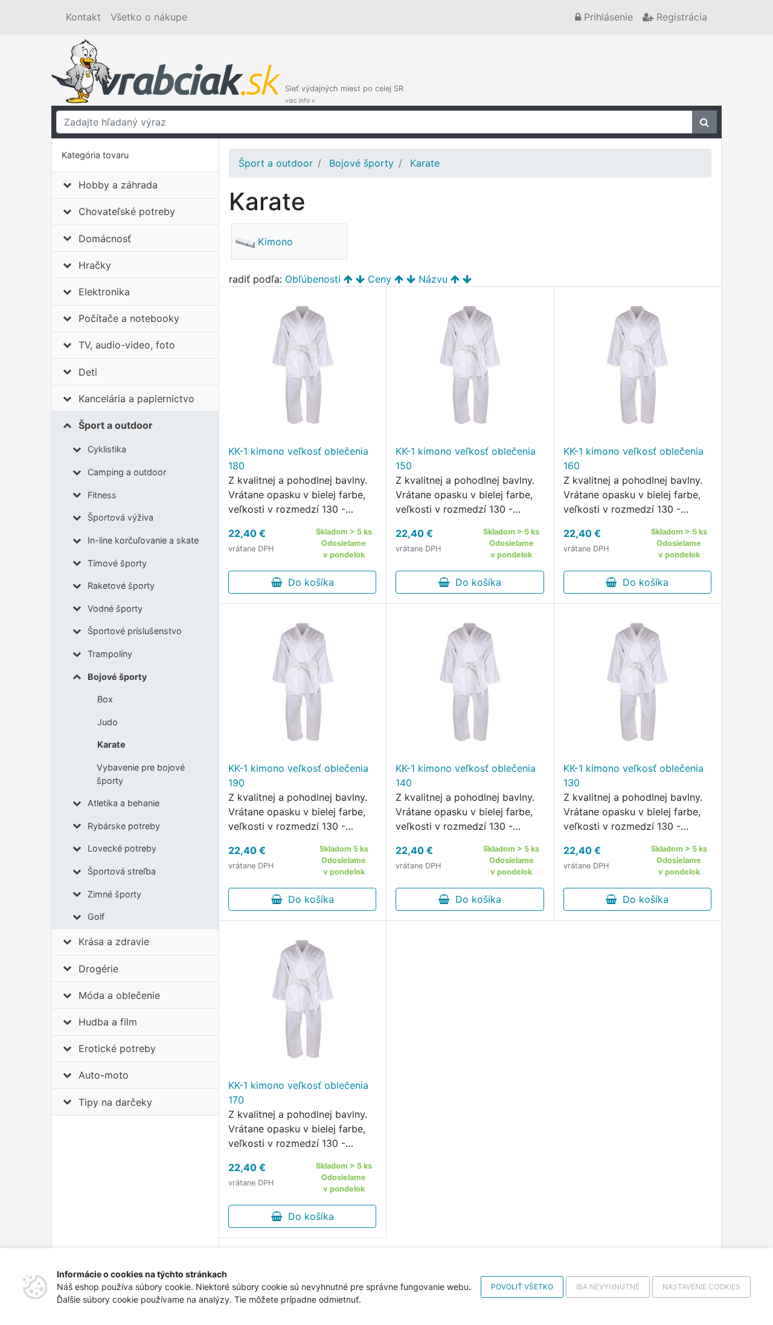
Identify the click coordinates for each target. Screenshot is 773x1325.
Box (105, 699)
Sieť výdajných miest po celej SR (344, 94)
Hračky (95, 265)
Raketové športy (121, 585)
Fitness (102, 495)
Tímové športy (117, 563)
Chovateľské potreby (127, 211)
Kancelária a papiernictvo (136, 399)
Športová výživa (120, 517)
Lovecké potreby (122, 848)
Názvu (433, 279)
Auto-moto (104, 1075)
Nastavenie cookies (701, 1286)
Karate (111, 744)
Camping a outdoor (127, 472)
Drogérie (98, 969)
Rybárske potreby (124, 826)
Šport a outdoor (116, 425)
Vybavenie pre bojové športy (141, 774)
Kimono (275, 242)
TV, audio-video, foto (127, 345)
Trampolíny (110, 654)
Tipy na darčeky (115, 1102)
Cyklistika (107, 449)
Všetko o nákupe (149, 17)
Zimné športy (114, 894)
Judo (107, 722)
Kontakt (83, 17)
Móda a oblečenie (119, 995)
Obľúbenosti (313, 279)
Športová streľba (122, 871)
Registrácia (680, 17)
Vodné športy (115, 608)
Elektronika (104, 292)
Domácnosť (105, 239)
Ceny (379, 279)
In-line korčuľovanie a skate (143, 540)
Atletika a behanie (123, 803)
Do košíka (308, 582)
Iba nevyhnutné (608, 1286)
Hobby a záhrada (118, 185)
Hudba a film (108, 1022)
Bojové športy (117, 677)
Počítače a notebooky (129, 318)
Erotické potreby (117, 1048)
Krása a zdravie (114, 941)
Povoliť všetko (522, 1286)
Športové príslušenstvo (135, 631)
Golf (96, 916)
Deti (88, 372)
